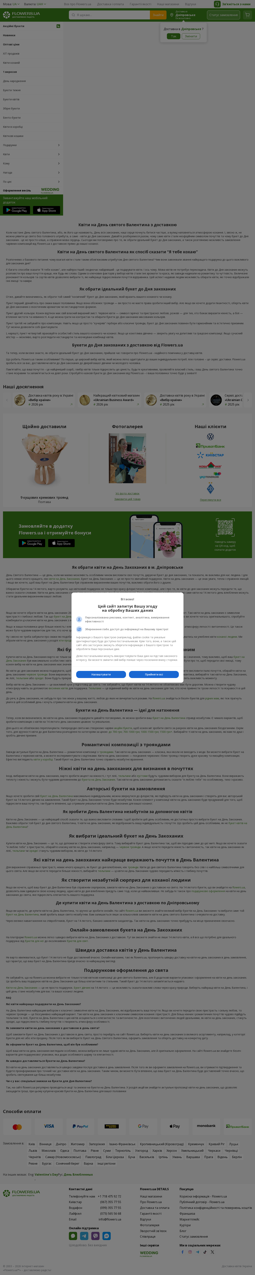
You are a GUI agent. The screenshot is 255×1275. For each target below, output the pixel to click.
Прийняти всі (154, 674)
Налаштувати (101, 674)
